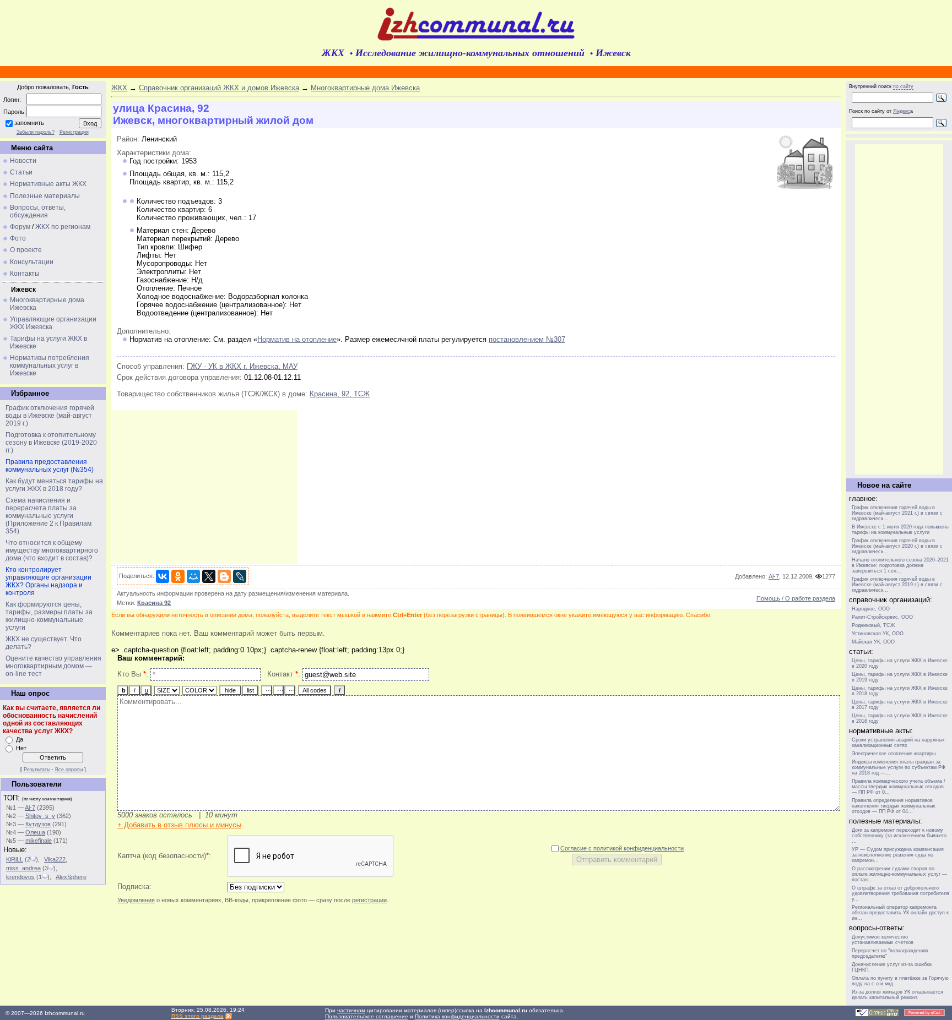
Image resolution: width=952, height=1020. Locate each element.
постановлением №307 (527, 339)
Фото (18, 238)
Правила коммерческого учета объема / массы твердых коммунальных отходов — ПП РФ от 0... (898, 786)
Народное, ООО (871, 609)
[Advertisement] (205, 487)
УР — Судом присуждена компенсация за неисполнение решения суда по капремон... (898, 855)
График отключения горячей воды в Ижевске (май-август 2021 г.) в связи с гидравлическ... (897, 513)
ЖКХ (119, 88)
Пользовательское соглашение (366, 1016)
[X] (208, 576)
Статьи (21, 172)
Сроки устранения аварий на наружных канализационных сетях (898, 742)
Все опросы (69, 769)
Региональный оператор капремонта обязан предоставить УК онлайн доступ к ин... (900, 912)
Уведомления (136, 900)
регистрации (369, 900)
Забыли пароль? (36, 132)
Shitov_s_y (40, 815)
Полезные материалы (45, 196)
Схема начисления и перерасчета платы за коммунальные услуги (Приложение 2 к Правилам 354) (48, 516)
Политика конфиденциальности (457, 1016)
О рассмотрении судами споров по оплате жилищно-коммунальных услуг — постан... (899, 874)
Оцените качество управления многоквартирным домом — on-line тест (53, 666)
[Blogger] (224, 576)
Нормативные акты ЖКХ (48, 184)
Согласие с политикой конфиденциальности (622, 848)
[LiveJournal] (239, 576)
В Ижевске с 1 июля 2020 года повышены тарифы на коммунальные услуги (900, 529)
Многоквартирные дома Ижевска (365, 88)
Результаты (37, 769)
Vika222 (55, 859)
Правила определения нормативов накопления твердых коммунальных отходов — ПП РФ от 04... (893, 806)
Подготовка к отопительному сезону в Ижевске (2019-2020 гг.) (51, 442)
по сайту (903, 86)
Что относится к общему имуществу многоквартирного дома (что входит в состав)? (52, 550)
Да (19, 739)
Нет (21, 748)
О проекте (26, 250)
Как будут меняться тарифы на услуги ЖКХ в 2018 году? (54, 485)
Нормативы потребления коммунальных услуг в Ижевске (49, 365)
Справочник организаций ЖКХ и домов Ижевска (219, 88)
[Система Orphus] (877, 1015)
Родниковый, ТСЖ (873, 625)
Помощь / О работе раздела (795, 598)
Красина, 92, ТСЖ (340, 394)
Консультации (31, 262)
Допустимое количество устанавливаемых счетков (882, 939)
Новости (23, 161)
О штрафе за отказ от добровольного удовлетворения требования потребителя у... (900, 893)
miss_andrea (23, 868)
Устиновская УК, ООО (878, 633)
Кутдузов (38, 824)
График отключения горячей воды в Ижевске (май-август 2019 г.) (50, 415)
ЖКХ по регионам (62, 227)
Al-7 (30, 807)
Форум (20, 227)
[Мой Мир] (193, 576)
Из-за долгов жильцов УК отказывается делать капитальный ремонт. (897, 994)
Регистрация (74, 132)
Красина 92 (154, 602)
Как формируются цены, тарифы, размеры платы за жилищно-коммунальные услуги (49, 616)
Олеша (35, 832)
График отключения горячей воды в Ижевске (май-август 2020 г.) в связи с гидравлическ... (897, 546)
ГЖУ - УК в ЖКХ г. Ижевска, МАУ (242, 366)
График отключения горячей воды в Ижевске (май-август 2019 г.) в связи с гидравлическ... (897, 584)
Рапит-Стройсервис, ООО (882, 617)
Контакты (25, 273)
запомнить (29, 122)
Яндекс (901, 111)
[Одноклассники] (178, 576)
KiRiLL (14, 859)
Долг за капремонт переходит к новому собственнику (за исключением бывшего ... (899, 835)
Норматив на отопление (297, 339)
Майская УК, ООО (873, 642)
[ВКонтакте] (162, 576)
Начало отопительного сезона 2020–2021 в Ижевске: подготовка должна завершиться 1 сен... (900, 565)
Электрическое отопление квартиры (893, 753)
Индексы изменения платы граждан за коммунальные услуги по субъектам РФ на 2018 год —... (898, 767)
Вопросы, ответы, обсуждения (38, 211)
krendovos (20, 877)
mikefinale (38, 840)
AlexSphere (71, 877)
